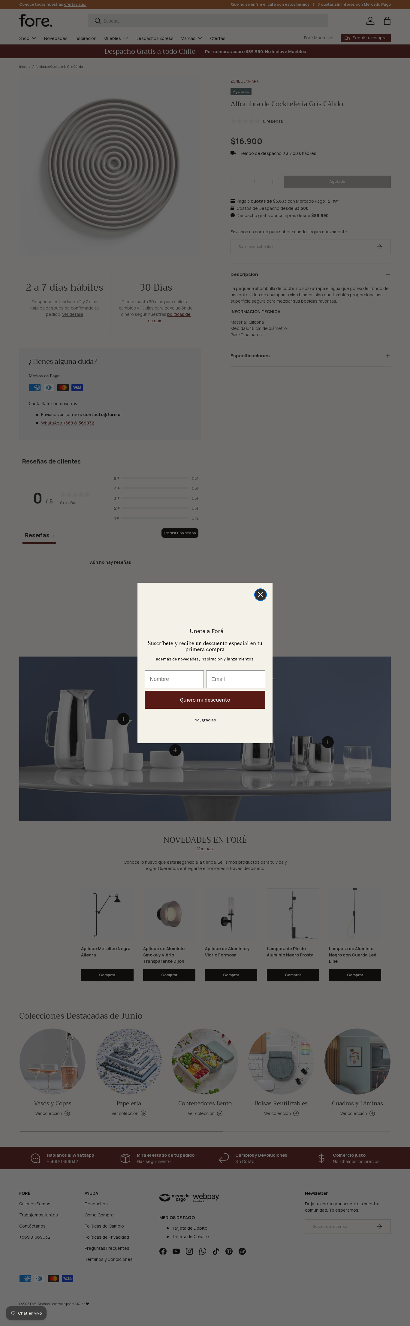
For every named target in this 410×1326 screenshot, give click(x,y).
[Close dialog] (261, 595)
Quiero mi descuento (205, 699)
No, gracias (205, 720)
